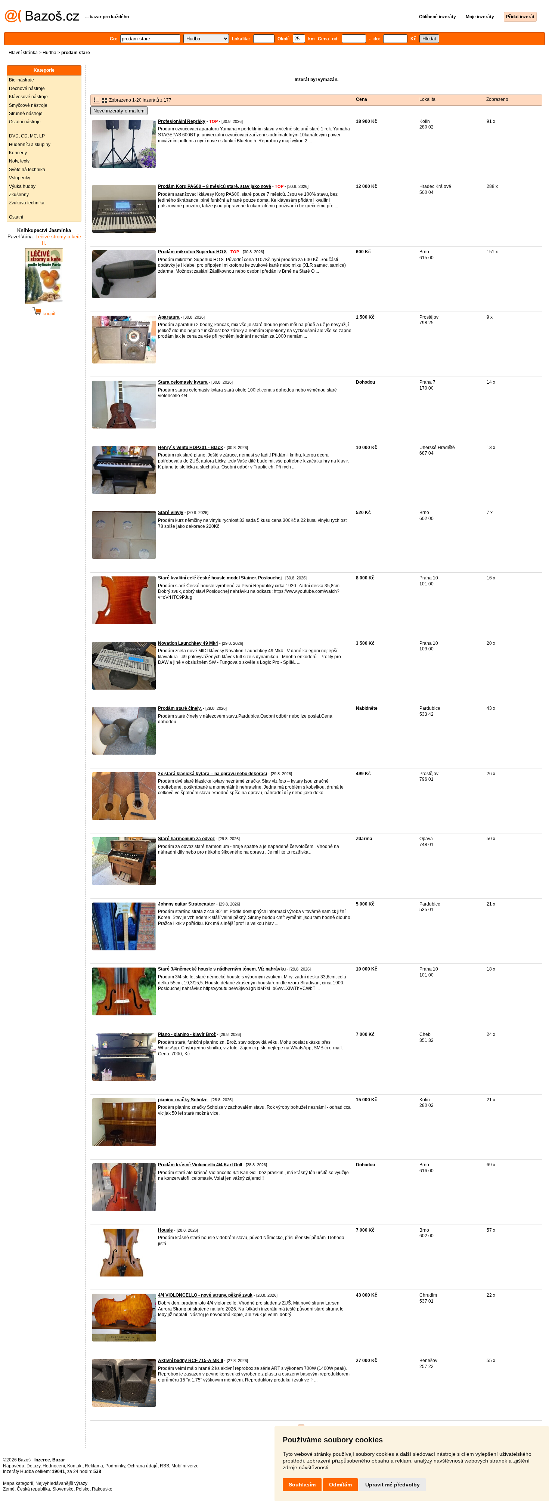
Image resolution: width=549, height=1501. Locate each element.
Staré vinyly (170, 512)
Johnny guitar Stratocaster (186, 904)
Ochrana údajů (142, 1465)
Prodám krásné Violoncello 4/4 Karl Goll (200, 1164)
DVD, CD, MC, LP (27, 136)
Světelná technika (27, 169)
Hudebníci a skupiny (29, 144)
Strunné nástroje (26, 113)
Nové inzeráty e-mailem (119, 111)
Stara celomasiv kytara (183, 382)
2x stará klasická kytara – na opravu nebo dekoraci (212, 773)
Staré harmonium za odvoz (186, 838)
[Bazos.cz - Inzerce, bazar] (42, 21)
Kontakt (75, 1465)
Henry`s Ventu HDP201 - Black (190, 447)
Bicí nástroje (21, 80)
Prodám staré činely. (180, 708)
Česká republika (33, 1489)
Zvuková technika (26, 202)
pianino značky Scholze (183, 1099)
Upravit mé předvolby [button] (392, 1485)
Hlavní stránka (23, 52)
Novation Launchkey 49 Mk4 (188, 643)
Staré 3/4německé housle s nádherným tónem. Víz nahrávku (222, 969)
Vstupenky (19, 177)
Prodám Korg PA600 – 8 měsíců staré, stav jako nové (214, 186)
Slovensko (63, 1489)
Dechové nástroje (27, 88)
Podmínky (115, 1465)
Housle (165, 1230)
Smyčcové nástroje (28, 105)
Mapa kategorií (18, 1483)
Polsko (83, 1489)
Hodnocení (54, 1465)
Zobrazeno (497, 99)
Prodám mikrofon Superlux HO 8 (192, 251)
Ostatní (16, 217)
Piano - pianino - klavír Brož (187, 1034)
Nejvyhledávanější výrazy (61, 1483)
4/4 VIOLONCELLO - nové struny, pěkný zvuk (205, 1295)
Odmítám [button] (340, 1485)
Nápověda (13, 1465)
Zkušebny (19, 194)
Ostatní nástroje (25, 121)
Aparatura (169, 317)
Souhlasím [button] (302, 1485)
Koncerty (18, 152)
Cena (361, 99)
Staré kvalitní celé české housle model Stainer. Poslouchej (220, 578)
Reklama (94, 1465)
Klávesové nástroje (28, 96)
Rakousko (102, 1489)
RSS (164, 1465)
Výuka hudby (22, 186)
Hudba (49, 52)
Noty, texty (19, 161)
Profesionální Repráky (181, 121)
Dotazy (33, 1465)
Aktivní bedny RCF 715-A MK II (190, 1360)
